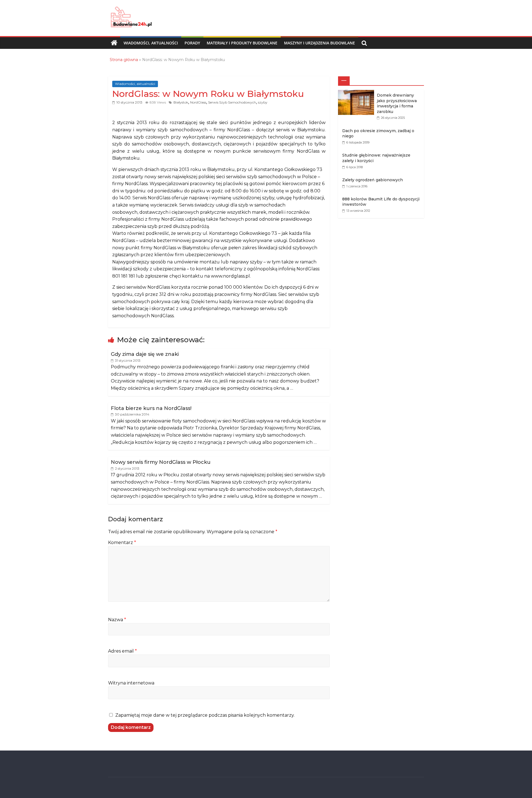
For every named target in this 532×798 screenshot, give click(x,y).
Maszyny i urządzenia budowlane (319, 43)
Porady (192, 43)
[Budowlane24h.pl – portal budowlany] (114, 43)
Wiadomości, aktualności (151, 43)
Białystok (180, 102)
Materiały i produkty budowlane (242, 43)
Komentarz (122, 542)
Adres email (122, 651)
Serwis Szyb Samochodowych (232, 102)
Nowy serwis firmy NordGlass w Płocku (161, 462)
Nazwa (117, 619)
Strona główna (124, 59)
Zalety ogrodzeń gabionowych (372, 179)
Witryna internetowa (131, 683)
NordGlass (198, 102)
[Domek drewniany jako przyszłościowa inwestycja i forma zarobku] (357, 92)
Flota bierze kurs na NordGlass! (151, 408)
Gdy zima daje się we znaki (145, 354)
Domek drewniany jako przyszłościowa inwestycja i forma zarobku (397, 103)
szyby (262, 102)
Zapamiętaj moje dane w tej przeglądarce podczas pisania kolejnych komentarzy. (205, 715)
